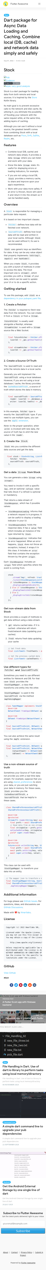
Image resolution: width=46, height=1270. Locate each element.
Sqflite (36, 135)
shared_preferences (22, 782)
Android (7, 1182)
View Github (10, 973)
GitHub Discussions (13, 907)
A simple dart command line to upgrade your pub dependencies (23, 1130)
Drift (29, 135)
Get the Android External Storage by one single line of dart (21, 1190)
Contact (14, 1252)
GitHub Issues (30, 901)
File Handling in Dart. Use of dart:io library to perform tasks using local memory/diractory (23, 1070)
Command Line (9, 1122)
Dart (6, 15)
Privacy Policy (26, 1252)
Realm (7, 138)
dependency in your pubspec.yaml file (22, 298)
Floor (23, 135)
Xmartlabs (26, 912)
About (5, 1252)
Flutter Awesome (19, 3)
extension (20, 420)
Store (34, 97)
